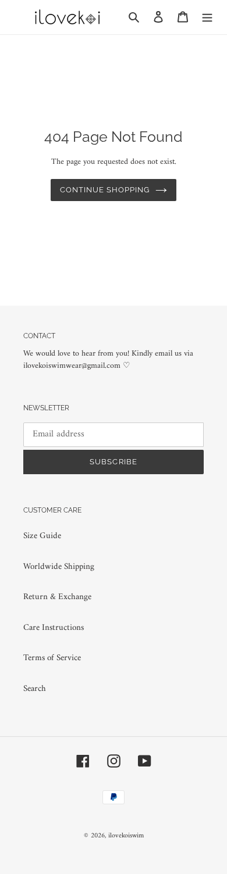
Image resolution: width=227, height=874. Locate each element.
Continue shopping (105, 189)
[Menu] (207, 17)
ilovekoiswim (126, 836)
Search (34, 689)
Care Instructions (53, 628)
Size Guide (42, 536)
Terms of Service (52, 658)
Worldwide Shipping (58, 567)
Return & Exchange (57, 597)
